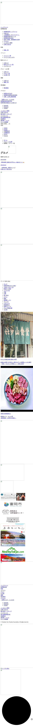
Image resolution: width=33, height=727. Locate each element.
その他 (5, 309)
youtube (6, 108)
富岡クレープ (7, 306)
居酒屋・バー (7, 300)
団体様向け (7, 305)
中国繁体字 (7, 132)
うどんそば (7, 290)
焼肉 (5, 298)
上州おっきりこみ (9, 287)
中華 (5, 293)
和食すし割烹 (7, 289)
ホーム (5, 140)
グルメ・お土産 (8, 141)
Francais (6, 135)
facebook (6, 105)
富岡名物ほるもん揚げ (10, 285)
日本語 (5, 128)
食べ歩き (6, 295)
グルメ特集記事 (8, 308)
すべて (5, 284)
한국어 (5, 134)
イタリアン (7, 303)
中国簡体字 (7, 131)
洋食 (5, 292)
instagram (6, 106)
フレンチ (6, 301)
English (5, 129)
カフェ (5, 297)
